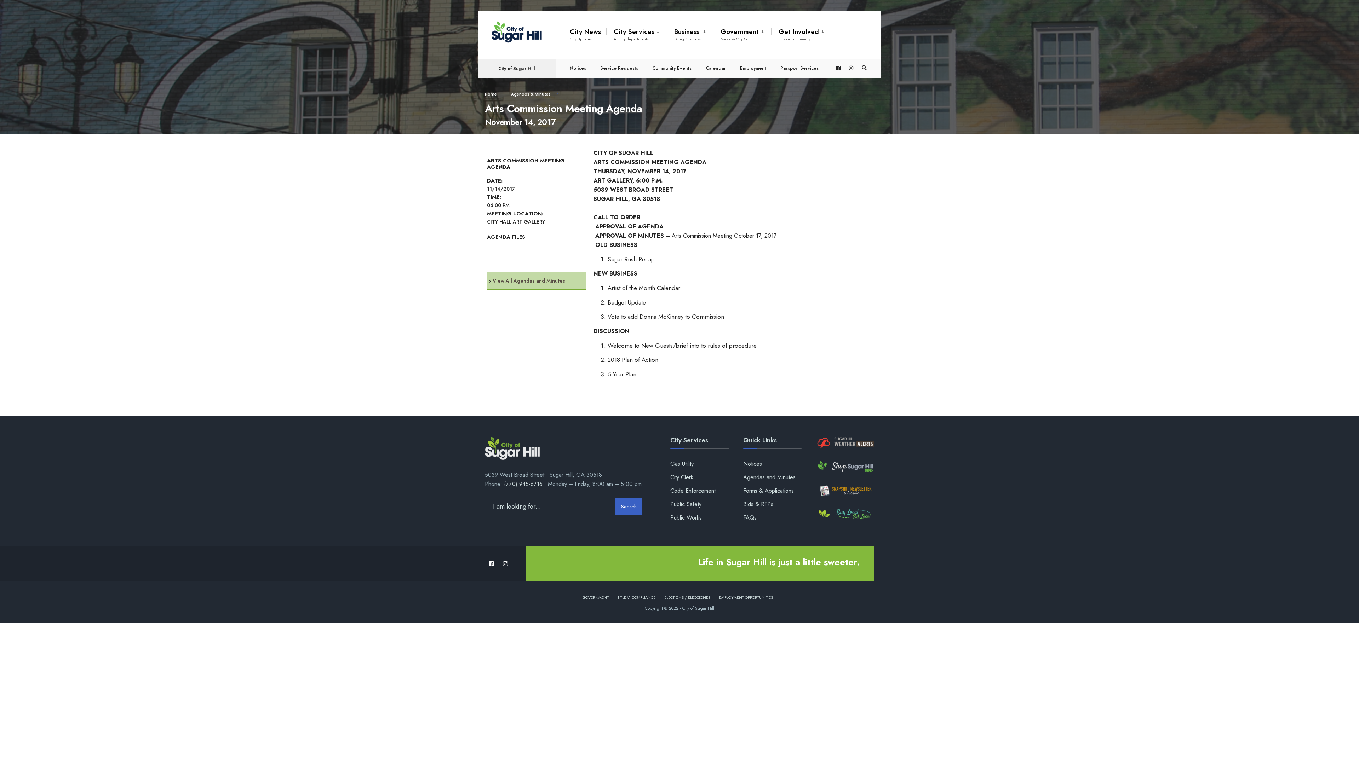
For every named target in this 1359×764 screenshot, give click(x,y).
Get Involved (799, 34)
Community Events (672, 68)
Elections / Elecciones (687, 597)
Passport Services (799, 68)
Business (687, 34)
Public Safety (685, 504)
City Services (634, 34)
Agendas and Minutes (769, 477)
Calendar (716, 68)
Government (740, 34)
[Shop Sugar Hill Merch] (845, 467)
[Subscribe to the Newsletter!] (845, 490)
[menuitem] (636, 33)
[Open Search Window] (864, 68)
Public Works (686, 518)
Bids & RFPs (758, 504)
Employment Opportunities (746, 597)
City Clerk (681, 477)
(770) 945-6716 (523, 484)
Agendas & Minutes (531, 94)
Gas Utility (682, 464)
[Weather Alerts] (845, 443)
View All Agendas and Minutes (529, 280)
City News (585, 34)
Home (491, 94)
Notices (578, 68)
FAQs (750, 518)
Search (629, 506)
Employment (753, 68)
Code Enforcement (693, 491)
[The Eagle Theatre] (845, 514)
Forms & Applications (768, 491)
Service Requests (619, 68)
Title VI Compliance (636, 597)
